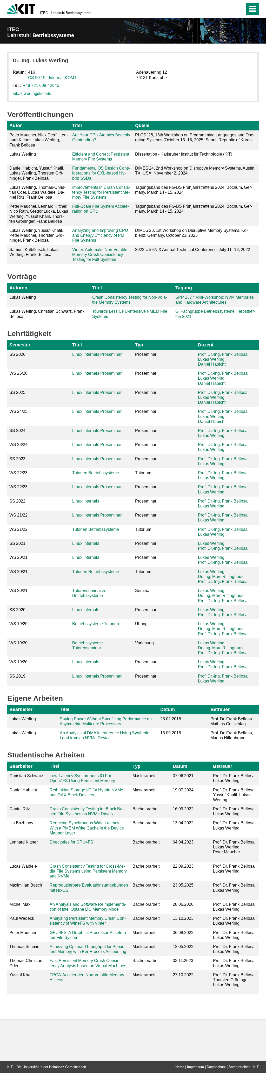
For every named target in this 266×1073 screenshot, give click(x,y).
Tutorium (143, 473)
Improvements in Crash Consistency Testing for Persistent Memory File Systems (101, 192)
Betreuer (220, 709)
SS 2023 (17, 459)
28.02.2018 (170, 719)
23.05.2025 (183, 885)
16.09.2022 (183, 809)
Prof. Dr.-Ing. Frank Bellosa (223, 354)
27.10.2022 (183, 975)
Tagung (183, 287)
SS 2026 (17, 354)
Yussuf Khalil (21, 975)
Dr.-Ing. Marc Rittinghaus (220, 576)
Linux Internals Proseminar (97, 354)
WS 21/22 (18, 515)
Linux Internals (85, 501)
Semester (19, 344)
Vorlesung (144, 643)
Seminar (143, 590)
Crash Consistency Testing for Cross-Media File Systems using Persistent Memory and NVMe (88, 871)
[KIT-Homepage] (21, 8)
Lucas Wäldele (23, 866)
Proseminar (145, 354)
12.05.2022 (183, 946)
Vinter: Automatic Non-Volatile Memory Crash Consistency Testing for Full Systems (99, 254)
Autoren (18, 287)
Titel (77, 125)
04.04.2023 (183, 842)
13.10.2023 (183, 918)
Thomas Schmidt (25, 946)
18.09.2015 (170, 733)
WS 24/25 (18, 411)
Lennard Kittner (23, 842)
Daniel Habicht (211, 364)
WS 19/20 (18, 624)
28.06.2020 (183, 904)
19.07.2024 (183, 790)
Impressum (195, 1067)
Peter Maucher (22, 932)
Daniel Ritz (19, 809)
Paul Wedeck (21, 918)
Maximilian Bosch (25, 885)
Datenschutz (216, 1067)
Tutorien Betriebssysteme (95, 473)
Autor (15, 125)
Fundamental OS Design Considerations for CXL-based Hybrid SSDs (101, 173)
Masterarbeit (143, 776)
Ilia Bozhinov (21, 823)
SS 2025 (17, 392)
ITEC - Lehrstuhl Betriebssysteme (65, 13)
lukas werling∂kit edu (32, 93)
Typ (139, 344)
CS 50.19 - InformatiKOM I (52, 77)
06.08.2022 (183, 932)
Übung (141, 624)
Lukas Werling (211, 359)
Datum (167, 709)
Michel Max (19, 904)
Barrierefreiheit (239, 1067)
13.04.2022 (183, 823)
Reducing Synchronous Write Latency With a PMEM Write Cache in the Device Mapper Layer (87, 828)
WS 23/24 (18, 444)
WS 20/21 (18, 557)
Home (179, 1067)
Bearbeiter (20, 709)
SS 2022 (17, 501)
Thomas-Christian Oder (25, 963)
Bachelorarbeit (145, 809)
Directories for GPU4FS (71, 842)
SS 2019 (17, 676)
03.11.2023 (183, 960)
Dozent (206, 344)
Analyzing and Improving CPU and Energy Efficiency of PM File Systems (100, 235)
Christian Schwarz (26, 776)
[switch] (230, 9)
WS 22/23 (18, 473)
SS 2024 (17, 430)
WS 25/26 (18, 373)
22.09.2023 (183, 866)
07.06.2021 (183, 776)
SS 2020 (17, 610)
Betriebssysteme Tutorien (95, 624)
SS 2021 (17, 543)
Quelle (142, 125)
